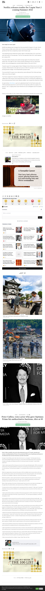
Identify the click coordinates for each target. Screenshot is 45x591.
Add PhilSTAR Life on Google (22, 16)
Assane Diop (35, 152)
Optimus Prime (20, 577)
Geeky (14, 5)
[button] (42, 2)
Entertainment (20, 5)
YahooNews (12, 83)
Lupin (15, 152)
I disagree (41, 588)
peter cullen (28, 577)
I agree (37, 588)
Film (28, 414)
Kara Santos (23, 12)
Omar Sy (29, 152)
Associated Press (23, 421)
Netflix (11, 152)
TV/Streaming (28, 5)
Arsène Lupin (22, 152)
